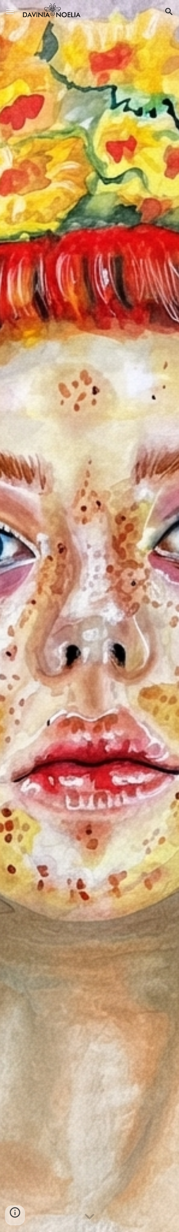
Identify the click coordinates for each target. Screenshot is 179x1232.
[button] (10, 11)
